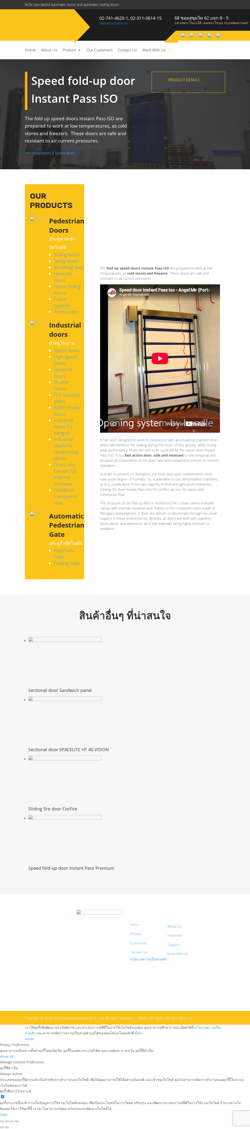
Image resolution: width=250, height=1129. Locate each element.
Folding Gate (67, 563)
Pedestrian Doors (66, 225)
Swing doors (66, 261)
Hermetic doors (63, 276)
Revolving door (69, 267)
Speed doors (65, 153)
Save (4, 1114)
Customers (138, 943)
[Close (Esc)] (17, 1121)
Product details (183, 79)
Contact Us (127, 50)
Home (30, 50)
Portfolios (174, 935)
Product (69, 50)
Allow (29, 1039)
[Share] (12, 1121)
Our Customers (99, 50)
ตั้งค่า (139, 1033)
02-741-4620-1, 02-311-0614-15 (130, 18)
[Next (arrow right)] (7, 1127)
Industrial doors (38, 153)
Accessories (66, 312)
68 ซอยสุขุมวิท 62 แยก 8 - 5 (202, 18)
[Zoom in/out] (2, 1121)
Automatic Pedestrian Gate (66, 525)
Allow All (7, 1056)
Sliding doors (67, 254)
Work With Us (154, 50)
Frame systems (62, 302)
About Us (49, 50)
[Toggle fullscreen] (7, 1121)
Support (173, 944)
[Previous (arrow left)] (2, 1127)
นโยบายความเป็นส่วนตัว (148, 959)
